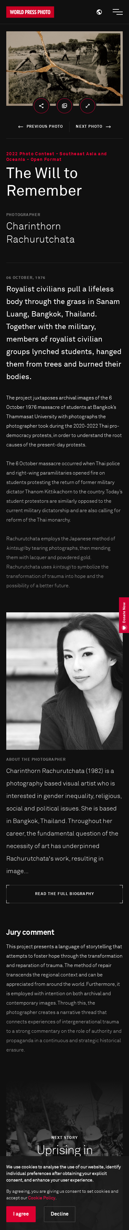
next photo (89, 127)
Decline (60, 1214)
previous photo (45, 127)
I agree (21, 1214)
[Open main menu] (118, 12)
